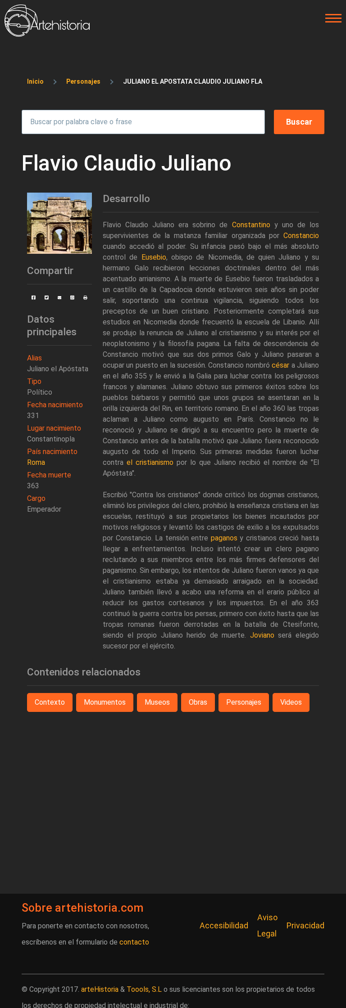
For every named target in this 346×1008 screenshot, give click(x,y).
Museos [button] (157, 702)
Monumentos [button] (105, 702)
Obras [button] (198, 702)
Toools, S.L (144, 989)
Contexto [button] (50, 702)
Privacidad (305, 925)
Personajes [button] (243, 702)
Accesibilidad (224, 925)
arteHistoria (99, 989)
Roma (36, 462)
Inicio (35, 81)
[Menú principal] (330, 18)
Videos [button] (291, 702)
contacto (134, 942)
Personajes (83, 81)
